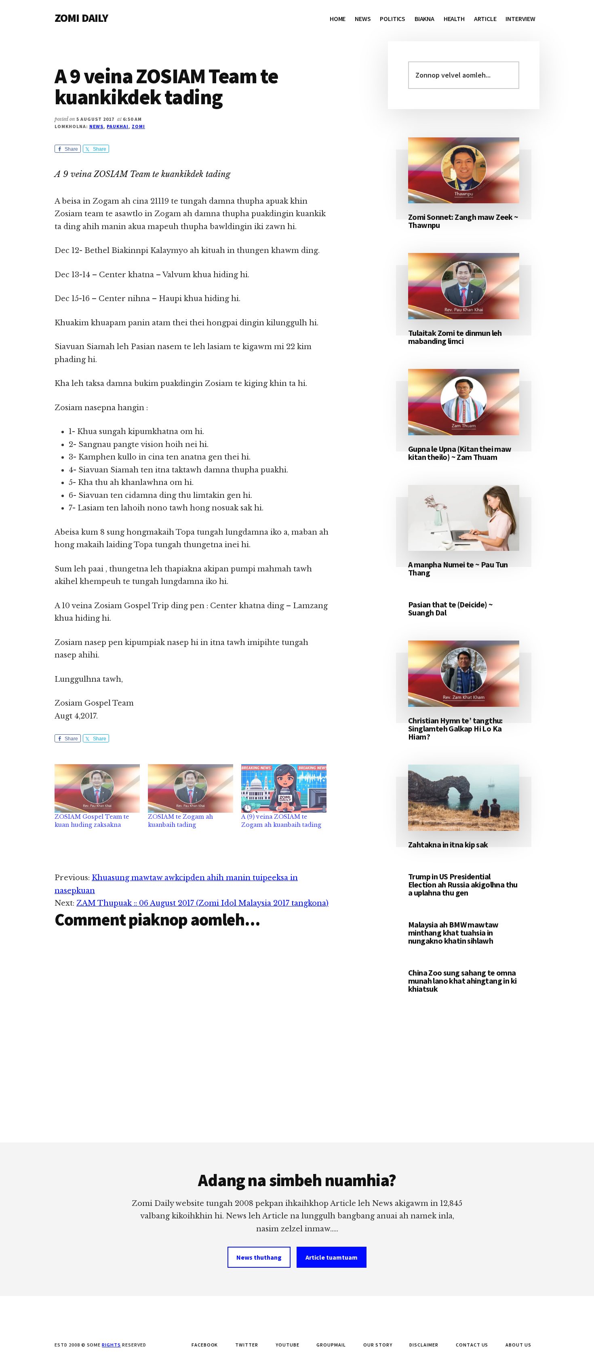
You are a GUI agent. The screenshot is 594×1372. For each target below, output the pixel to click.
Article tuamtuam (331, 1257)
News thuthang (259, 1257)
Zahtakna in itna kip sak (448, 844)
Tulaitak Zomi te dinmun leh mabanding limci (455, 337)
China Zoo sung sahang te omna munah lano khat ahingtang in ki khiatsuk (462, 980)
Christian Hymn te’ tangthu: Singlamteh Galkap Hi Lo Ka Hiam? (455, 728)
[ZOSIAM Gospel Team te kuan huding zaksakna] (97, 788)
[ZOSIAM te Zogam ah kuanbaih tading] (190, 788)
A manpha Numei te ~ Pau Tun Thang (458, 568)
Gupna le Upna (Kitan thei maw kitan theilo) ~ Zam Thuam (460, 453)
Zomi (138, 126)
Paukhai (117, 126)
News (96, 126)
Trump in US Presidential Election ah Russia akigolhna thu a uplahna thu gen (463, 884)
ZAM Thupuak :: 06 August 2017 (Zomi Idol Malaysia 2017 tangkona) (202, 903)
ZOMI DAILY (81, 18)
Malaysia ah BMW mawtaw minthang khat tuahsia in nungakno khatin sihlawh (453, 932)
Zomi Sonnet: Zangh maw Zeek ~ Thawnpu (463, 221)
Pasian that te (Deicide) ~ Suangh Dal (450, 608)
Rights (111, 1345)
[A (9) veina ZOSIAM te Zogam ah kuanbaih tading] (283, 788)
